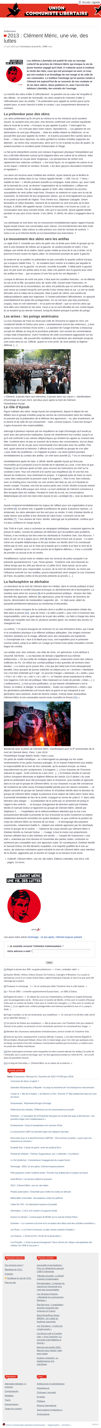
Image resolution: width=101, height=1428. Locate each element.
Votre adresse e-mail (19, 951)
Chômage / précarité (46, 1392)
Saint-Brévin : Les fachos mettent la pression (31, 1179)
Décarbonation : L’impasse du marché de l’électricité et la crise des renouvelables (51, 1286)
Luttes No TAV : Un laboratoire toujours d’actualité (34, 1204)
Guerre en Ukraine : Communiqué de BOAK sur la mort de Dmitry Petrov (44, 1217)
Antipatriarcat (43, 1388)
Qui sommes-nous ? (14, 1265)
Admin (95, 1424)
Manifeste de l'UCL (13, 1269)
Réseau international (46, 1405)
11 (75, 697)
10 (27, 613)
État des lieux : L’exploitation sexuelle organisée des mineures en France (50, 1308)
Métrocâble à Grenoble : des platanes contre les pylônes (37, 1198)
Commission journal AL (30, 46)
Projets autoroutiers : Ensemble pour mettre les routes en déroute (41, 1192)
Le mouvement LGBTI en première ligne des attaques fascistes (40, 1132)
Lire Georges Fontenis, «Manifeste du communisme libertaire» (50, 1297)
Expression (19, 1076)
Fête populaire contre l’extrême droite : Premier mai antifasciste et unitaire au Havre (49, 1173)
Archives (66, 1425)
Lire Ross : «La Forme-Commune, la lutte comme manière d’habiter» (43, 1230)
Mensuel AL (31, 1076)
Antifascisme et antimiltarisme (51, 1384)
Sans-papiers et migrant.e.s (49, 1410)
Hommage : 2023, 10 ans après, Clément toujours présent (37, 1166)
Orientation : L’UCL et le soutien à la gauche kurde (34, 1211)
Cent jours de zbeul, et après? (25, 1081)
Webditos (9, 1396)
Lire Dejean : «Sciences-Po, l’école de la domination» (36, 1236)
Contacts (9, 1274)
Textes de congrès (13, 1409)
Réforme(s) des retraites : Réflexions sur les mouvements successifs (42, 1110)
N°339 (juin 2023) (65, 1076)
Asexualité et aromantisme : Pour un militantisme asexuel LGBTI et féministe (50, 1268)
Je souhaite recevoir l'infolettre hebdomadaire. (37, 946)
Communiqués (11, 1391)
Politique (41, 1401)
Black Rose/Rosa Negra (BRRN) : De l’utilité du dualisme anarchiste (48, 1318)
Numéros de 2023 (47, 1076)
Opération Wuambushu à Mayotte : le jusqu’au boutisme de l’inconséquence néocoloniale (52, 1087)
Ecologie (41, 1397)
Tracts (7, 1400)
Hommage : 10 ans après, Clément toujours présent (55, 937)
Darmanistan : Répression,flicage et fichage (31, 1103)
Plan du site (10, 1282)
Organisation (54, 1425)
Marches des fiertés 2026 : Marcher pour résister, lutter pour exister (49, 1350)
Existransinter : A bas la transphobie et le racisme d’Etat (36, 1125)
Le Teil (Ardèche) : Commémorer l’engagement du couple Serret (40, 1160)
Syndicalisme (43, 1414)
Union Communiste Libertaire (19, 1425)
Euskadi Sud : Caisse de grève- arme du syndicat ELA (36, 1147)
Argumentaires (11, 1404)
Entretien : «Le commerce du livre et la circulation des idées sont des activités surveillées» (53, 1223)
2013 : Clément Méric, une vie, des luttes (29, 1185)
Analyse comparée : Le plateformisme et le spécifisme (47, 1361)
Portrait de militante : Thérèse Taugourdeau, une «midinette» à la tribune (45, 1154)
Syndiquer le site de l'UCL (19, 1278)
